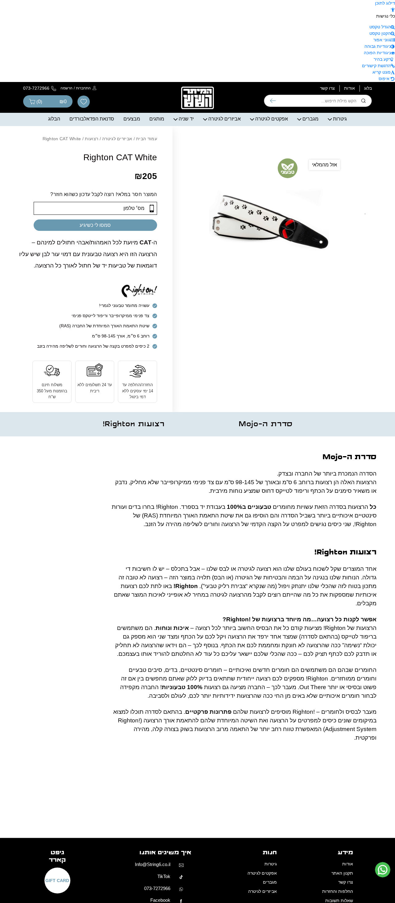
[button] (393, 9)
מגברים (310, 118)
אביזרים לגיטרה (224, 118)
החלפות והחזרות (337, 891)
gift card (57, 880)
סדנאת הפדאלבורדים (91, 118)
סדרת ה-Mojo (265, 424)
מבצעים (131, 118)
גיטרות (340, 118)
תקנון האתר (342, 873)
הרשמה (66, 88)
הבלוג (54, 118)
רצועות (91, 138)
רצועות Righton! (133, 424)
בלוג (368, 88)
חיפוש (273, 101)
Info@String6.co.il (152, 864)
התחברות (83, 88)
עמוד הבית (146, 138)
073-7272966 (157, 888)
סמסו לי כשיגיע (95, 225)
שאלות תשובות (339, 900)
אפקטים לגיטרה (271, 118)
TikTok (163, 876)
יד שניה (186, 118)
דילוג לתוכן (385, 3)
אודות (349, 88)
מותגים (156, 118)
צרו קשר (327, 88)
